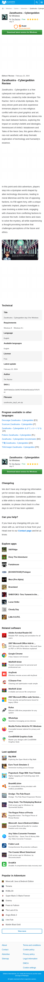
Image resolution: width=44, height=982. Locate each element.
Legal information (30, 959)
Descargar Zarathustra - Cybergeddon (17, 420)
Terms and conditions (32, 945)
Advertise (6, 954)
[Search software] (36, 2)
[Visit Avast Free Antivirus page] (22, 27)
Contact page (25, 531)
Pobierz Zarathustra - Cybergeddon (16, 435)
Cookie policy (28, 950)
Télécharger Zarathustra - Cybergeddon (18, 447)
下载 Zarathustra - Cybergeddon (15, 443)
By (14, 19)
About (4, 945)
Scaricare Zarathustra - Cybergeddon (17, 424)
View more (22, 931)
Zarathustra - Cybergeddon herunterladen (19, 439)
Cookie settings (29, 968)
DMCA (26, 963)
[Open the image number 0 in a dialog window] (20, 250)
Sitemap (5, 959)
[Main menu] (41, 2)
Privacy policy (29, 954)
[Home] (3, 8)
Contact (5, 950)
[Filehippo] (8, 2)
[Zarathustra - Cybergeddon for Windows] (5, 17)
